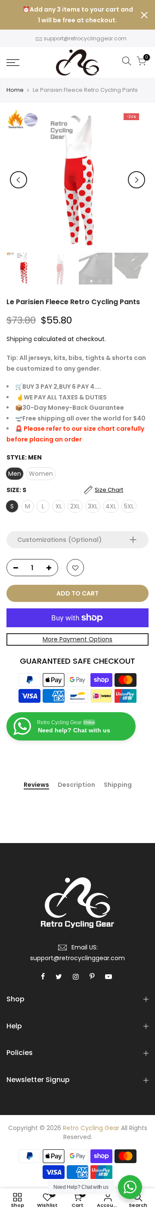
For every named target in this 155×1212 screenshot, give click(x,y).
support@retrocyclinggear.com (85, 38)
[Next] (136, 179)
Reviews (36, 785)
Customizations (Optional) (59, 539)
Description (76, 785)
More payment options (77, 639)
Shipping (19, 339)
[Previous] (18, 179)
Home (15, 90)
